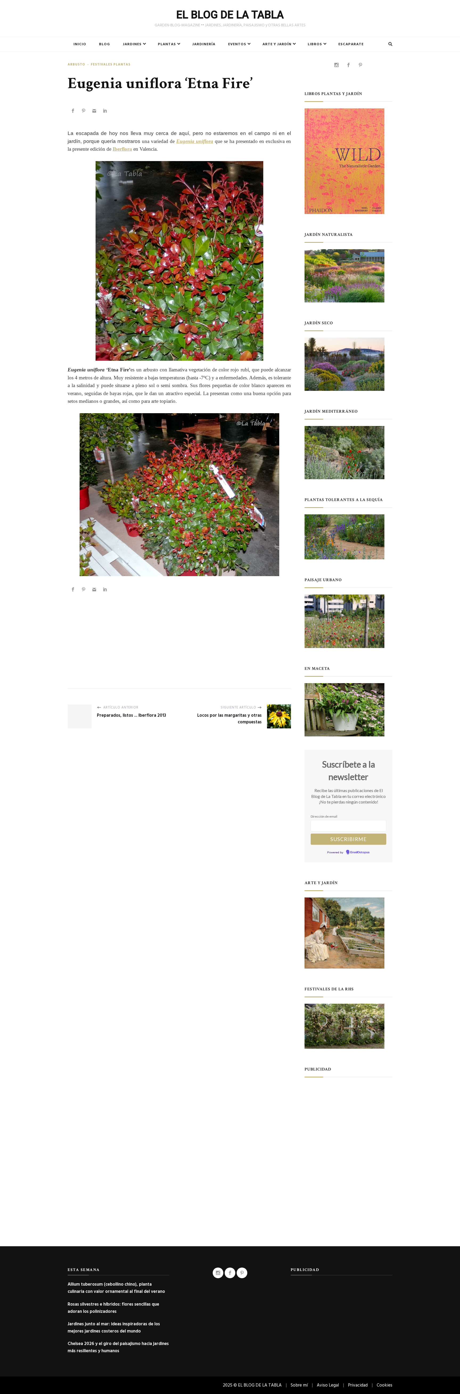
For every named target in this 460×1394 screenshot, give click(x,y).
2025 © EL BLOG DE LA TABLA (252, 1385)
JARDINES (132, 44)
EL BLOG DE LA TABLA (230, 15)
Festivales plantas (110, 64)
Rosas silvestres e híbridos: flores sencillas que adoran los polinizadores (113, 1308)
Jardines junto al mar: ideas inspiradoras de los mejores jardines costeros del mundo (114, 1327)
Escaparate (351, 44)
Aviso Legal (328, 1385)
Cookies (384, 1385)
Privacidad (358, 1385)
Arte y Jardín (276, 44)
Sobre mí (299, 1385)
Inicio (79, 44)
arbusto (76, 64)
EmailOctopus (359, 852)
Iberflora (122, 149)
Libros (315, 44)
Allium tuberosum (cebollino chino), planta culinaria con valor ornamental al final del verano (116, 1288)
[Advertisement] (179, 635)
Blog (104, 44)
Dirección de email (324, 816)
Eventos (237, 44)
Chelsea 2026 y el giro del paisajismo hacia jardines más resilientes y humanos (118, 1347)
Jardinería (203, 44)
